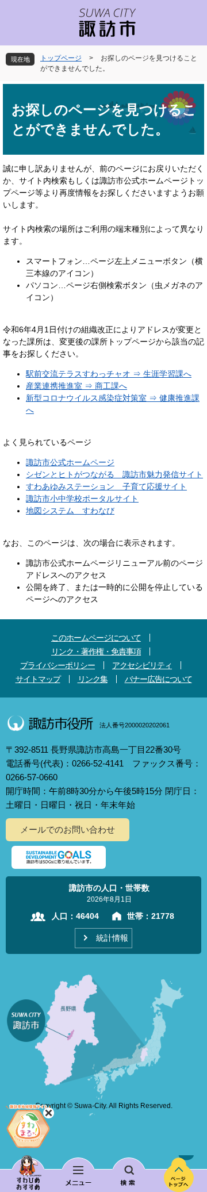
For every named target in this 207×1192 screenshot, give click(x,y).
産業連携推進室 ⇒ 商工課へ (76, 385)
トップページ (61, 58)
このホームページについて (96, 637)
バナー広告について (158, 679)
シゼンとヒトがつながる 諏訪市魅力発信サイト (114, 474)
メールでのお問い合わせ (67, 829)
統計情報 (112, 937)
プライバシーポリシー (57, 665)
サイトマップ (38, 679)
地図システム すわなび (70, 510)
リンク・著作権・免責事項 (96, 651)
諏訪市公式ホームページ (70, 462)
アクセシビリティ (142, 665)
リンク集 (93, 679)
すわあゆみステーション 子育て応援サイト (106, 486)
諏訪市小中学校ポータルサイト (82, 498)
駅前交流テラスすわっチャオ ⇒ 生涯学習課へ (108, 373)
